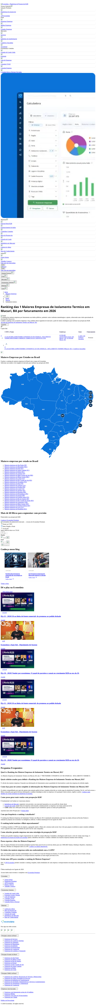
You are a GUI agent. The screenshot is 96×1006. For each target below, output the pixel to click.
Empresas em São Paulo (11, 958)
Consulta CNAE (6, 64)
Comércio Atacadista (7, 43)
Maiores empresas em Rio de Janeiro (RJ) (16, 499)
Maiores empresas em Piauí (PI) (13, 484)
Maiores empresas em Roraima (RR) (15, 492)
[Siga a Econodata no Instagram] (2, 932)
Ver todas (19, 72)
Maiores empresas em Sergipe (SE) (14, 490)
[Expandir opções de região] (7, 537)
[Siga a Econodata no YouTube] (12, 932)
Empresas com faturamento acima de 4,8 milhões (18, 992)
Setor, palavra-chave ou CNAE (10, 530)
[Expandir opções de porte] (7, 542)
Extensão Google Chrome (12, 895)
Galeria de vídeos (6, 247)
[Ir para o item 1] (1, 679)
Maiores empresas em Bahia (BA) (14, 472)
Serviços (3, 35)
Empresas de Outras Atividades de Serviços (17, 978)
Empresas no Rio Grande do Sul (14, 964)
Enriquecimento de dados (8, 227)
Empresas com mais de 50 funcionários (16, 995)
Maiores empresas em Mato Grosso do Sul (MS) (18, 475)
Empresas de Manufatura (11, 944)
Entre (3, 265)
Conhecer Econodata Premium (10, 520)
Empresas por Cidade (10, 997)
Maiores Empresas (11, 294)
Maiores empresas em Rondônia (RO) (15, 509)
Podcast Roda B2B (6, 223)
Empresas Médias (9, 994)
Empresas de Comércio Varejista (14, 941)
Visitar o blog (5, 583)
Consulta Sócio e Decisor (8, 72)
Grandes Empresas (6, 29)
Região (3, 535)
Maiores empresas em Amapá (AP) (14, 473)
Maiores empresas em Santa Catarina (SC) (16, 470)
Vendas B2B (25, 810)
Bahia (7, 298)
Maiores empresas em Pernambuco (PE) (16, 494)
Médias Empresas (6, 25)
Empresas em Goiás (10, 969)
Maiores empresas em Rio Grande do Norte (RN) (19, 500)
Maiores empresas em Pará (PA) (13, 468)
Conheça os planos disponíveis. (38, 846)
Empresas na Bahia (10, 968)
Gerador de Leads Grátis (8, 52)
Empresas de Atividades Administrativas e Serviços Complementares (24, 982)
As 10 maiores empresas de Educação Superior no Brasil (37, 574)
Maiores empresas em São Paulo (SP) (15, 465)
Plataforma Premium (10, 881)
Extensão (3, 56)
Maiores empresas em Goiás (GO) (14, 478)
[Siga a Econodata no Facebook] (9, 932)
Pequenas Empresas (6, 21)
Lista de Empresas (6, 60)
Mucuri (8, 300)
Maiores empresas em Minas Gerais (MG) (16, 477)
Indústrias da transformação (9, 39)
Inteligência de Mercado (8, 243)
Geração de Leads (6, 239)
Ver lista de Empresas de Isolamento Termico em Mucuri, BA (19, 322)
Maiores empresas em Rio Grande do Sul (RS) (18, 480)
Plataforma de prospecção (8, 12)
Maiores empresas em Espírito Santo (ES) (16, 497)
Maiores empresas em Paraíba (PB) (14, 487)
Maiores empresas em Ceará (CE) (14, 489)
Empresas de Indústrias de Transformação (16, 980)
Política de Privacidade (7, 1000)
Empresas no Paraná (10, 963)
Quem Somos (5, 257)
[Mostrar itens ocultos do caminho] (6, 296)
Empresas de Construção (11, 949)
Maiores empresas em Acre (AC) (14, 507)
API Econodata (5, 16)
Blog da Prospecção (7, 235)
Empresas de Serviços (10, 939)
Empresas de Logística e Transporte (15, 951)
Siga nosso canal (7, 591)
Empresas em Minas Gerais (12, 959)
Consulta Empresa (6, 68)
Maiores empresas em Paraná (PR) (14, 495)
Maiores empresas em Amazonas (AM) (16, 502)
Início (6, 292)
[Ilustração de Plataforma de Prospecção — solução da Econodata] (48, 145)
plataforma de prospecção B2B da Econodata (14, 837)
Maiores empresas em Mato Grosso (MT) (16, 504)
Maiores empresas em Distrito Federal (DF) (17, 505)
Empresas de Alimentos (11, 942)
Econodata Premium (34, 872)
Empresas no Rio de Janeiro (12, 961)
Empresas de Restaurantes (12, 947)
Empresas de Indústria (11, 946)
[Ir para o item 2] (3, 679)
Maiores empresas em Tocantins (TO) (15, 482)
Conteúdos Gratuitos (7, 231)
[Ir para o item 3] (4, 679)
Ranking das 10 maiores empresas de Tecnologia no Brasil (14, 575)
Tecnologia (4, 47)
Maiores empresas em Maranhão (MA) (15, 467)
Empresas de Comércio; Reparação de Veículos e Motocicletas (22, 977)
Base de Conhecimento (7, 251)
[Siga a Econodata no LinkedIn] (6, 932)
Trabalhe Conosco (6, 261)
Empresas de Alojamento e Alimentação (16, 983)
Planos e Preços (9, 884)
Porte (2, 539)
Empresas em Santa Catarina (12, 966)
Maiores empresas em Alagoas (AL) (15, 485)
